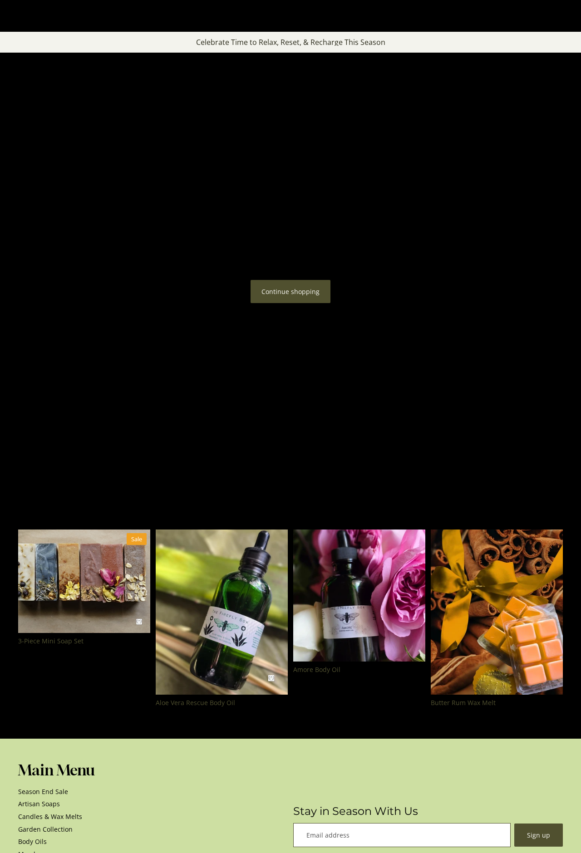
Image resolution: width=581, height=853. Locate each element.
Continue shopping (290, 291)
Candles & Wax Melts (50, 816)
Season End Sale (43, 791)
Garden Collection (45, 829)
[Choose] (136, 619)
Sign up (538, 835)
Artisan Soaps (39, 803)
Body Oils (32, 841)
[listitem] (433, 16)
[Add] (274, 680)
